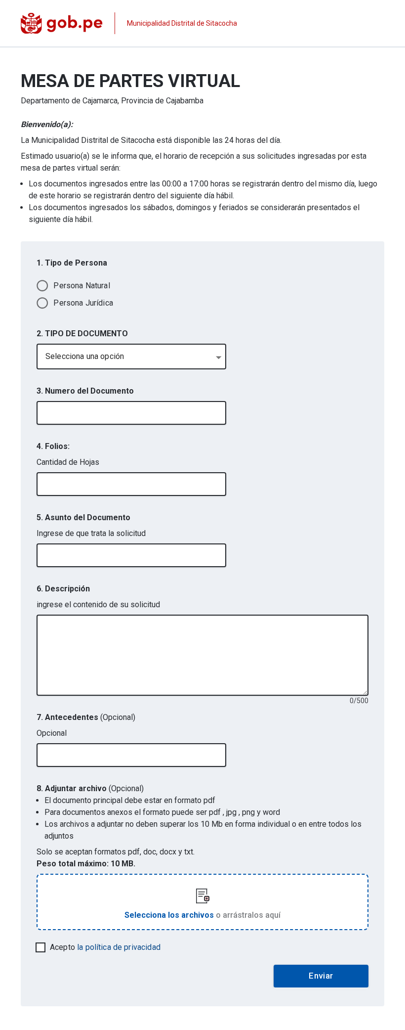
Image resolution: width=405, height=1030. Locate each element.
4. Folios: (53, 446)
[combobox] (131, 356)
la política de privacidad (119, 947)
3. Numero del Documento (85, 391)
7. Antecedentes (86, 717)
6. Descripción (63, 588)
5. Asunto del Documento (83, 517)
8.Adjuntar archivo (90, 788)
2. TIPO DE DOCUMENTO (82, 333)
